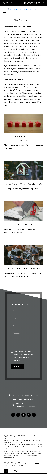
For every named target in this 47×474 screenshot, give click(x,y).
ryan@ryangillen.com (35, 3)
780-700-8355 (12, 3)
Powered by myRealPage (16, 465)
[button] (10, 3)
